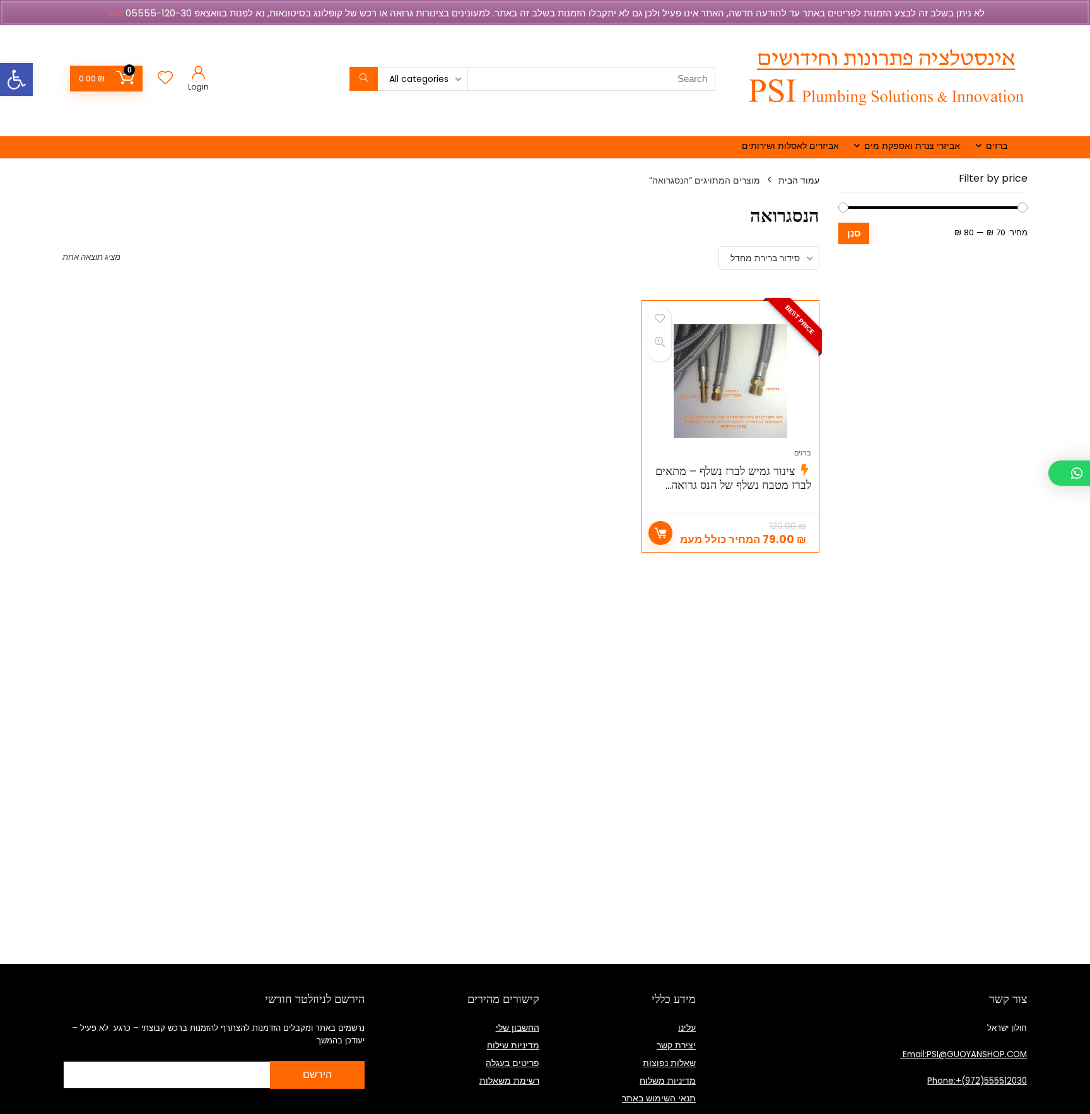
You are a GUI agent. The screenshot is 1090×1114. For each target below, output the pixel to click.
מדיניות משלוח (668, 1080)
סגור (114, 13)
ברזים (996, 145)
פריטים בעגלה (512, 1063)
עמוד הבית (798, 180)
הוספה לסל (660, 533)
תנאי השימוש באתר (659, 1098)
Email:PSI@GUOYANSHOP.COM (963, 1054)
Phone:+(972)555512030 (977, 1081)
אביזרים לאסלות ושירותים (790, 145)
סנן (853, 233)
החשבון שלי (517, 1027)
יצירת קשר (676, 1045)
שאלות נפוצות (669, 1063)
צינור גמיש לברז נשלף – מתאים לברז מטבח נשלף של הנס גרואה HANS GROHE (733, 485)
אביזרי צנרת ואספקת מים (912, 145)
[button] (16, 79)
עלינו (687, 1027)
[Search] (363, 79)
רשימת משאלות (509, 1080)
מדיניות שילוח (513, 1045)
